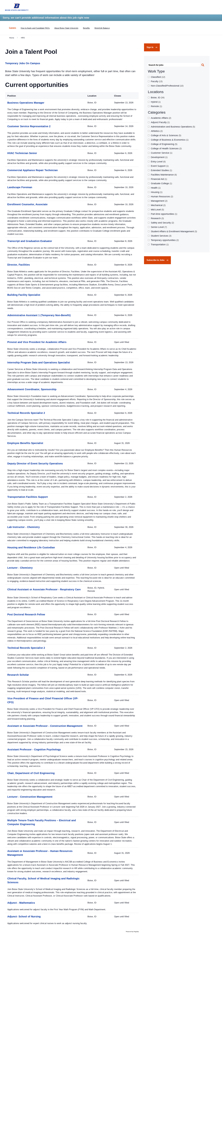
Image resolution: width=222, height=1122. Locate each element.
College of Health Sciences (166, 148)
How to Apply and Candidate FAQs (35, 28)
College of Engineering (164, 144)
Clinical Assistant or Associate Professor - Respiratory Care (44, 589)
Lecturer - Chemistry (20, 567)
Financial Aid (158, 179)
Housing (156, 192)
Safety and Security (162, 222)
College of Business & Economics (169, 140)
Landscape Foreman (19, 187)
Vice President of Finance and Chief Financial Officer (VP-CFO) (42, 700)
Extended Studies (161, 170)
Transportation (159, 244)
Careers (12, 28)
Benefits (86, 28)
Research (157, 218)
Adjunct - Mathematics (21, 902)
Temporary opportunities (164, 240)
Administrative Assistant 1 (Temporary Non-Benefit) (39, 315)
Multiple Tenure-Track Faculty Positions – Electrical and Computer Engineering (41, 822)
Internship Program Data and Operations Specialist (38, 362)
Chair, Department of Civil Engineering (31, 773)
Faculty (156, 81)
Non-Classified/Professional (167, 85)
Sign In (150, 47)
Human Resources (161, 196)
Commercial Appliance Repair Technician (32, 170)
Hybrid (155, 102)
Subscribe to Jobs (155, 260)
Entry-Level (158, 161)
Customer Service (161, 153)
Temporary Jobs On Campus (22, 63)
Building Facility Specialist (23, 294)
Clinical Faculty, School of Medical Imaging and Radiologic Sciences (43, 880)
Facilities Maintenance (163, 174)
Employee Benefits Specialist (25, 443)
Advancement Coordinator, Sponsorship (31, 389)
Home (11, 38)
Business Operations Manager (25, 102)
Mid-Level (157, 209)
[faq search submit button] (203, 65)
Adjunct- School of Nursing (24, 916)
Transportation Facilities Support (27, 496)
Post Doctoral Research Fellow (26, 614)
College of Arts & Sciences (166, 135)
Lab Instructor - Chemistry (23, 527)
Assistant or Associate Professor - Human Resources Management (39, 853)
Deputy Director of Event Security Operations (35, 463)
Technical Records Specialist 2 (26, 413)
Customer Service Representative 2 (28, 126)
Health (155, 188)
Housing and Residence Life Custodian (31, 547)
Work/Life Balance (102, 28)
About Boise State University (66, 28)
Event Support (159, 166)
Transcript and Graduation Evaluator (29, 241)
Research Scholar (18, 674)
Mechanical (158, 205)
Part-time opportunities (164, 214)
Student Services (161, 236)
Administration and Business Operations (172, 126)
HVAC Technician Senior (22, 153)
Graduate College (161, 183)
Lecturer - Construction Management (29, 796)
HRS (23, 38)
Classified (157, 77)
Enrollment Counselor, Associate (27, 204)
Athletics (156, 131)
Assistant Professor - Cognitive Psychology (34, 749)
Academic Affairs (160, 118)
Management (159, 201)
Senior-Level (158, 227)
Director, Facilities (18, 264)
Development (159, 157)
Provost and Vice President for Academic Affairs (36, 342)
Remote (156, 106)
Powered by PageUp (132, 931)
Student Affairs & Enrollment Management (173, 231)
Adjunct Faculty (160, 122)
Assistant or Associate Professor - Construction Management (44, 725)
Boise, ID (157, 97)
